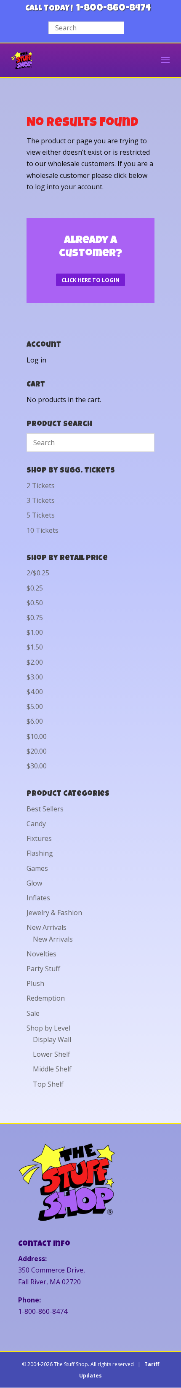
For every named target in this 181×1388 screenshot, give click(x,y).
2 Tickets (41, 485)
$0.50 (35, 602)
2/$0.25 (38, 572)
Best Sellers (45, 808)
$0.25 (35, 588)
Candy (36, 823)
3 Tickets (41, 500)
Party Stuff (43, 968)
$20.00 (37, 751)
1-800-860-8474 (113, 8)
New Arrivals (47, 927)
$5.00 (35, 706)
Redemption (46, 998)
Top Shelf (48, 1084)
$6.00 (35, 721)
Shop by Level (48, 1028)
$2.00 (35, 662)
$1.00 (35, 632)
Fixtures (39, 838)
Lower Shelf (51, 1054)
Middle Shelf (52, 1069)
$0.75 (35, 617)
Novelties (41, 953)
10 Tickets (43, 530)
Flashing (40, 853)
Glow (34, 883)
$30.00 (37, 766)
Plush (35, 983)
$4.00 (35, 691)
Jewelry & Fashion (54, 912)
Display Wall (52, 1039)
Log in (36, 360)
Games (37, 868)
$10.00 (37, 736)
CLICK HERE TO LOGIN (90, 280)
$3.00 (35, 677)
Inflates (38, 897)
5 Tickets (41, 515)
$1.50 (35, 647)
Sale (33, 1013)
